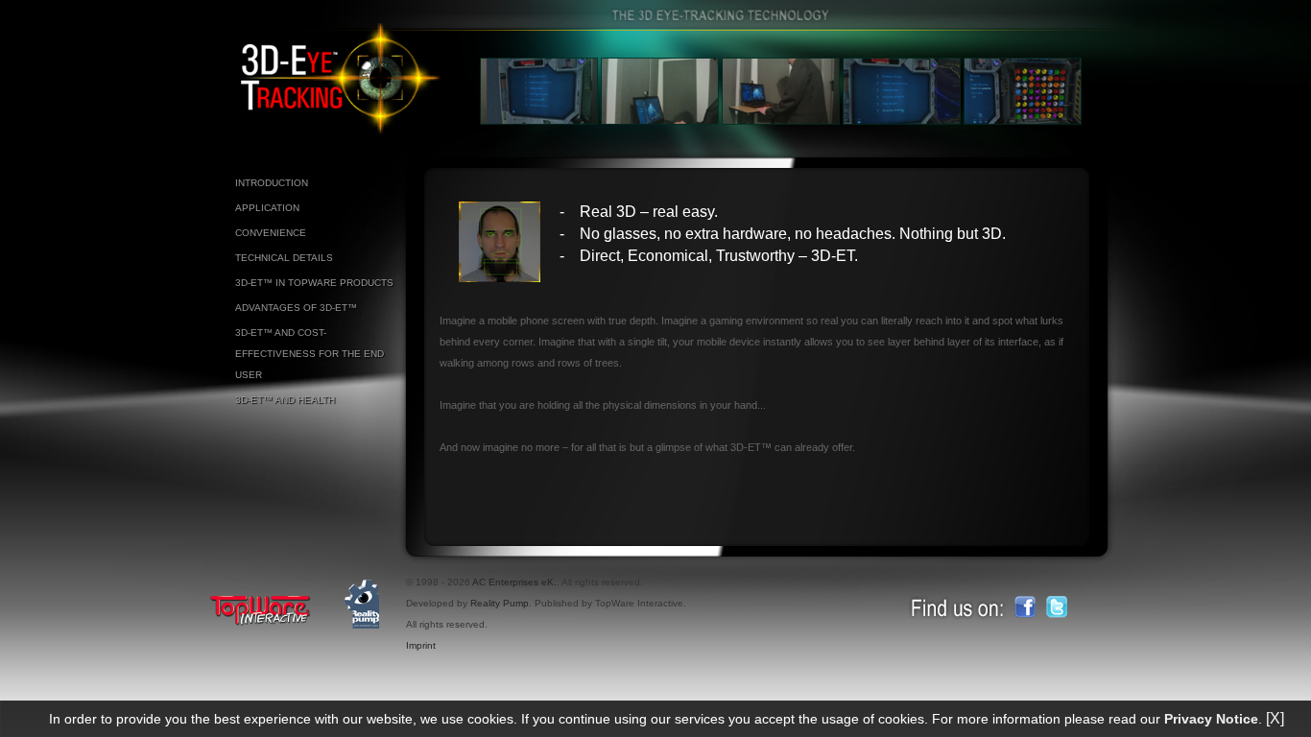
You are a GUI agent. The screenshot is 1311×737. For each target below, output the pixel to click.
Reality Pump (499, 603)
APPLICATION (267, 207)
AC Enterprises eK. (514, 582)
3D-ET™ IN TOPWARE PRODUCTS (314, 282)
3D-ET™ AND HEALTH (285, 399)
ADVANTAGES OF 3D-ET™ (296, 307)
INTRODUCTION (271, 183)
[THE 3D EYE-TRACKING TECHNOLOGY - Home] (342, 130)
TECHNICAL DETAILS (284, 257)
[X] (1275, 718)
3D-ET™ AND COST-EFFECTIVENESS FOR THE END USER (309, 353)
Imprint (421, 645)
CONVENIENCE (270, 232)
